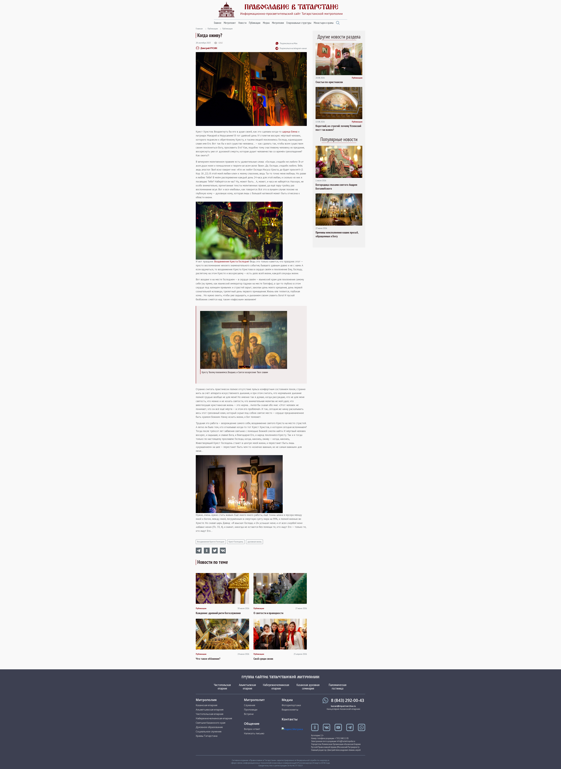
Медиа (266, 23)
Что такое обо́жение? (208, 659)
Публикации (254, 23)
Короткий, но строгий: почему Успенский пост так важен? (338, 128)
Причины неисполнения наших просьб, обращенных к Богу (337, 234)
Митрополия (278, 23)
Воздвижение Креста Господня (210, 541)
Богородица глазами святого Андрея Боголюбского (336, 186)
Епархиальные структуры (298, 23)
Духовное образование (209, 727)
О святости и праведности (268, 613)
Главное (217, 23)
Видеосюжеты (290, 709)
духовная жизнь (254, 541)
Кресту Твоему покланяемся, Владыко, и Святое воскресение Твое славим (235, 372)
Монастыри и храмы (324, 23)
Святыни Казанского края (210, 722)
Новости (242, 23)
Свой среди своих (263, 659)
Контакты (290, 719)
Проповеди (250, 709)
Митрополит (230, 23)
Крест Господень (236, 541)
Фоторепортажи (291, 705)
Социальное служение (208, 731)
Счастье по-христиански (329, 82)
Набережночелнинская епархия (276, 686)
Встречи (248, 714)
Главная (199, 28)
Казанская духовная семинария (308, 686)
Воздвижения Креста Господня (231, 261)
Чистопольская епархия (222, 686)
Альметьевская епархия (247, 686)
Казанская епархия (206, 705)
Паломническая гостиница (337, 686)
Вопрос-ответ (252, 729)
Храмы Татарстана (206, 735)
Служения (249, 705)
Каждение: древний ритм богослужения (218, 613)
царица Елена (289, 131)
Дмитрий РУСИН (209, 48)
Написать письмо (254, 733)
